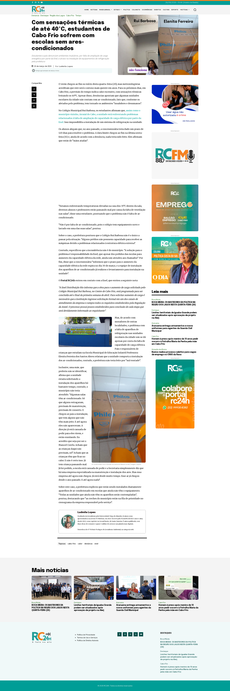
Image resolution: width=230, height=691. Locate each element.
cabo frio (72, 543)
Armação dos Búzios (159, 349)
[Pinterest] (34, 100)
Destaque (44, 16)
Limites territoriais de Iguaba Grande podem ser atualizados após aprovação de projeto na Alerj (174, 315)
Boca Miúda (156, 300)
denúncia (88, 543)
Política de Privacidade (86, 635)
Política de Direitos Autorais (87, 640)
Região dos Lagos (57, 16)
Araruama (155, 323)
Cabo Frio (70, 16)
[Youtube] (42, 2)
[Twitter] (39, 2)
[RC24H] (39, 10)
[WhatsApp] (34, 106)
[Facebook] (32, 2)
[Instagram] (35, 2)
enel (96, 543)
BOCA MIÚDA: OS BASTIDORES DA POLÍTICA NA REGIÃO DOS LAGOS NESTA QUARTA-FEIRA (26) (50, 607)
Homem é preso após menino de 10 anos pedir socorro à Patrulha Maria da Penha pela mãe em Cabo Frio (175, 341)
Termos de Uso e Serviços (87, 638)
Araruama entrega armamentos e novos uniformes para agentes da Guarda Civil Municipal (172, 328)
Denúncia (35, 16)
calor (80, 543)
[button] (194, 9)
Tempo (78, 16)
